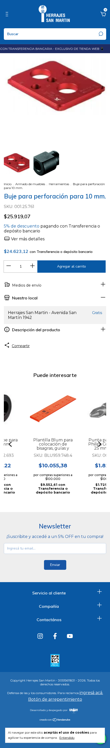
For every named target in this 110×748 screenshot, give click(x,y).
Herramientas (59, 184)
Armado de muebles (30, 184)
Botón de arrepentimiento (55, 699)
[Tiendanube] (55, 720)
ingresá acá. (91, 692)
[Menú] (8, 15)
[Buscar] (100, 34)
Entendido (66, 738)
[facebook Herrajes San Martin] (55, 636)
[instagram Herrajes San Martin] (40, 636)
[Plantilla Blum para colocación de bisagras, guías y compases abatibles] (52, 408)
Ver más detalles (27, 238)
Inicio (8, 184)
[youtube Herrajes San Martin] (70, 636)
